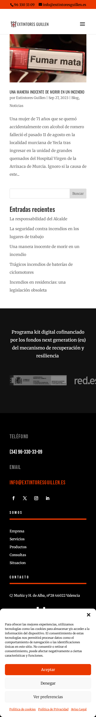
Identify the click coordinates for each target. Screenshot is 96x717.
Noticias (16, 105)
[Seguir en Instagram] (36, 498)
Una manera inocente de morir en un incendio (47, 92)
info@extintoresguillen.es (38, 482)
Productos (18, 547)
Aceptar (48, 669)
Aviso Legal (79, 709)
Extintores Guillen (31, 98)
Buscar (78, 193)
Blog (75, 98)
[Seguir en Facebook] (13, 498)
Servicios (17, 539)
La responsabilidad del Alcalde (38, 218)
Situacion (18, 563)
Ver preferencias (48, 696)
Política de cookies (22, 709)
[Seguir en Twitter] (25, 498)
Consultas (18, 555)
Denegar (48, 683)
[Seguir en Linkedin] (47, 498)
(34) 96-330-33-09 (26, 452)
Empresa (17, 531)
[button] (88, 614)
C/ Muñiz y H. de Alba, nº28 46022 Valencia (45, 595)
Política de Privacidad (53, 709)
